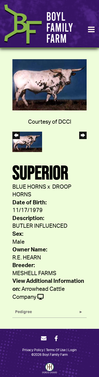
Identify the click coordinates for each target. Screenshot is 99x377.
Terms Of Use (56, 350)
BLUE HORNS (29, 187)
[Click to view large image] (49, 84)
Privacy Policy (32, 350)
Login (72, 350)
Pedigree (23, 312)
